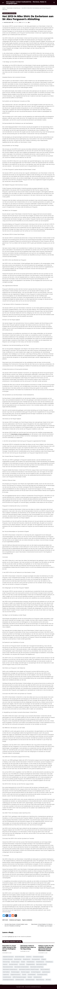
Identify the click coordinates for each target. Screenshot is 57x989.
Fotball (23, 961)
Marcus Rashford (45, 969)
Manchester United (41, 964)
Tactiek (24, 974)
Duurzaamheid (36, 959)
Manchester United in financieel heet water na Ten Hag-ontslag (28, 947)
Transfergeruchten (42, 974)
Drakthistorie (26, 959)
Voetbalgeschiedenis (8, 979)
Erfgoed (44, 959)
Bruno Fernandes (19, 956)
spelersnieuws (46, 972)
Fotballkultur (49, 961)
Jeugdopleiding (30, 964)
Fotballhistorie (40, 961)
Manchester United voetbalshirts (20, 434)
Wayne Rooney (40, 979)
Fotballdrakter (30, 961)
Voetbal (30, 977)
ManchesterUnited (8, 966)
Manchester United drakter (21, 966)
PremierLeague (15, 972)
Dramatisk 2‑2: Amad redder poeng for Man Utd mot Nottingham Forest (9, 948)
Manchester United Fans (37, 966)
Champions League (38, 956)
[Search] (54, 2)
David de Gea (17, 959)
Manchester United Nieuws (9, 13)
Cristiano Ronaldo (7, 959)
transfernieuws (7, 977)
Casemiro (28, 956)
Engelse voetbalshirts (27, 919)
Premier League (25, 972)
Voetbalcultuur (37, 977)
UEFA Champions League (19, 977)
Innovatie (22, 964)
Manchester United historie (10, 969)
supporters (6, 974)
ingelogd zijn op (11, 936)
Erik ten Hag (6, 961)
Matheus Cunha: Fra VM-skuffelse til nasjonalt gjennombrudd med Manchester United (46, 948)
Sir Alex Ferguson (35, 972)
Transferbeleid (31, 974)
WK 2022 (48, 979)
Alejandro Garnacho (8, 956)
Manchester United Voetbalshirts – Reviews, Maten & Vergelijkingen (26, 2)
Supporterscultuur (15, 974)
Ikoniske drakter (13, 964)
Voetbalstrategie (30, 979)
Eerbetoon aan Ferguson (15, 919)
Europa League (15, 961)
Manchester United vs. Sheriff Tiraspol (29, 969)
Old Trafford (6, 972)
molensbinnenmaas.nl (36, 986)
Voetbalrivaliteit (20, 979)
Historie (5, 964)
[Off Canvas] (3, 2)
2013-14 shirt (5, 919)
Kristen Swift (7, 22)
